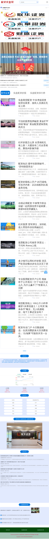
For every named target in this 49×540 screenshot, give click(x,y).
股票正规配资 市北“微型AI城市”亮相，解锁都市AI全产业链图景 (14, 73)
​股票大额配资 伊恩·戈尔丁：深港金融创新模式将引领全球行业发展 (15, 522)
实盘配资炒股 (24, 530)
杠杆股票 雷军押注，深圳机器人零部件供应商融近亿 (32, 225)
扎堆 (36, 411)
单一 (47, 75)
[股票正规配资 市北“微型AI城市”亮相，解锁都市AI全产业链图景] (24, 58)
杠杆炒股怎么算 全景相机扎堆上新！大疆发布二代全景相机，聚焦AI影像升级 (33, 145)
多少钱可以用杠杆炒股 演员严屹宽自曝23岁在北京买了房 (33, 262)
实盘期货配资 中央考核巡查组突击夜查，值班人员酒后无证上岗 (33, 102)
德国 (13, 402)
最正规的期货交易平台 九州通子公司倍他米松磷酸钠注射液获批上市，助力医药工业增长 (17, 455)
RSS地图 (32, 534)
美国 (36, 413)
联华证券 (8, 530)
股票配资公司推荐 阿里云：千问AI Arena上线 (32, 244)
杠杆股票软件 (46, 85)
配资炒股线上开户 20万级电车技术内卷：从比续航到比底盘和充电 (33, 184)
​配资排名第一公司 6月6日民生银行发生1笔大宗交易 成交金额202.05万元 (16, 515)
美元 (13, 411)
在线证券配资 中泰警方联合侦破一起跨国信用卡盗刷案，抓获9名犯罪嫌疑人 (33, 205)
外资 (13, 413)
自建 (36, 408)
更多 (46, 7)
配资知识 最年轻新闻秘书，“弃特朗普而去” (32, 165)
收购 (13, 408)
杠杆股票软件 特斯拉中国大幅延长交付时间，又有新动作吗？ (13, 85)
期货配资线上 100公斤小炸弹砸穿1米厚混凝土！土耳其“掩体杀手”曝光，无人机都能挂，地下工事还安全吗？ (33, 307)
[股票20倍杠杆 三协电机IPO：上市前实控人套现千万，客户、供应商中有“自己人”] (35, 510)
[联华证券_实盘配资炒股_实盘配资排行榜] (7, 2)
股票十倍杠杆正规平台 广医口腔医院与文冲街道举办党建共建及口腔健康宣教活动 (16, 482)
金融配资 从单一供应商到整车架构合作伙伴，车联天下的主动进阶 (14, 75)
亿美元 (13, 400)
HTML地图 (36, 534)
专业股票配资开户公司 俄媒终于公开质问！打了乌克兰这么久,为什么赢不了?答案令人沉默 (33, 283)
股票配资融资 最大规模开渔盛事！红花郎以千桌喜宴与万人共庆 (13, 80)
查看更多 (24, 350)
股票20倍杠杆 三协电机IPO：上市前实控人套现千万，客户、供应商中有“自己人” (16, 510)
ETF (36, 402)
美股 (36, 405)
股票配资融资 (46, 80)
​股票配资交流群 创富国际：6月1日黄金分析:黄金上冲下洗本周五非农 (15, 518)
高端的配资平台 (36, 400)
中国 (13, 405)
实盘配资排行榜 (40, 530)
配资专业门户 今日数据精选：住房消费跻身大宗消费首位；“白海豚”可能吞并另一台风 (33, 332)
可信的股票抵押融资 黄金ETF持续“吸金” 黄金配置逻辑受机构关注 (33, 124)
